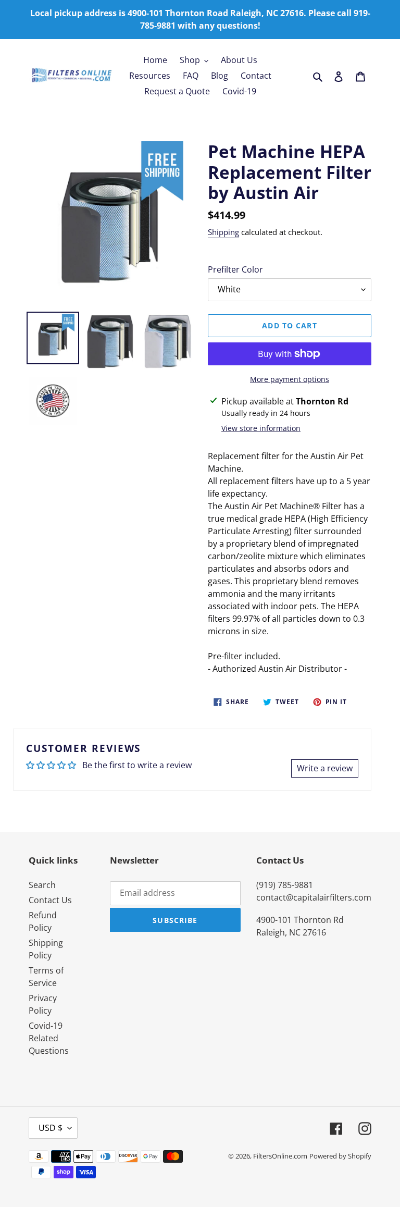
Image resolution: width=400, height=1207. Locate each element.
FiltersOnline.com (280, 1156)
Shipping (223, 232)
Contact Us (50, 900)
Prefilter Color (235, 269)
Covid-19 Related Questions (49, 1038)
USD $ (51, 1128)
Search (42, 885)
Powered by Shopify (340, 1156)
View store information (261, 428)
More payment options (289, 379)
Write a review (325, 768)
